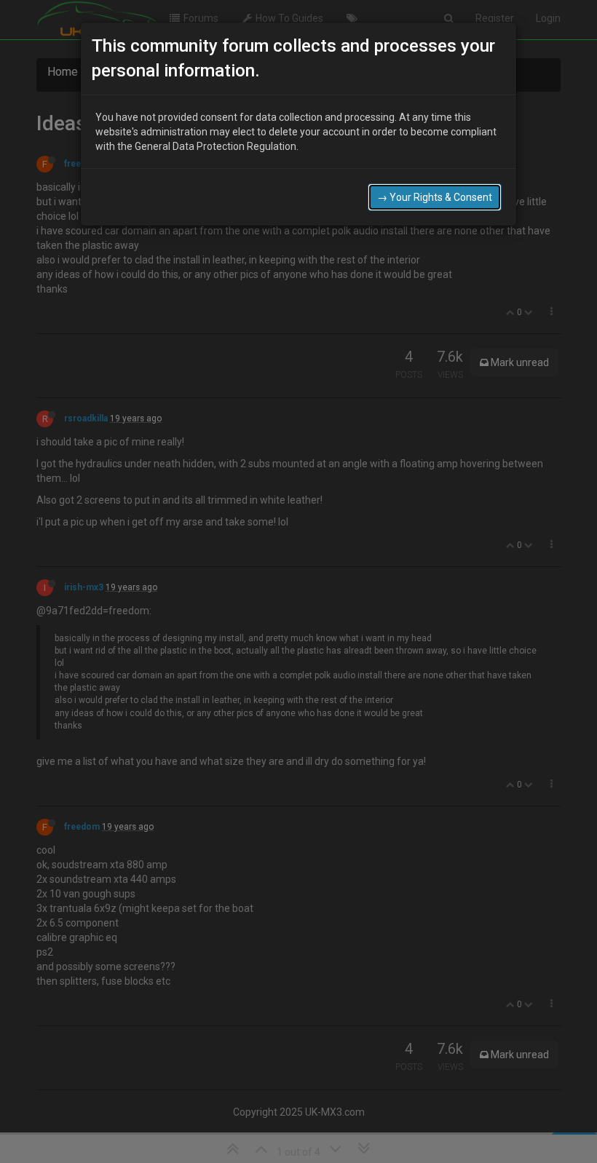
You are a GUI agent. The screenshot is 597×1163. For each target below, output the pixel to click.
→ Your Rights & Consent (434, 197)
